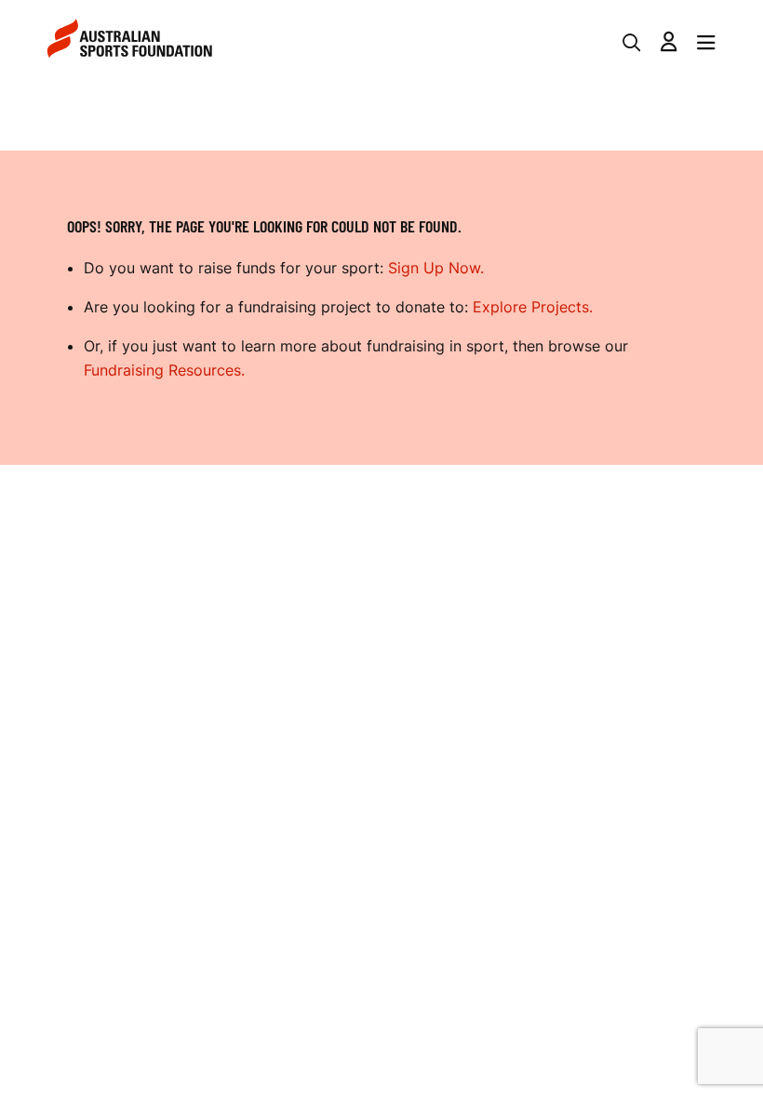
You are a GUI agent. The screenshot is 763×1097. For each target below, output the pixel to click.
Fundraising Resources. (164, 370)
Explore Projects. (533, 306)
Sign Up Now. (436, 267)
